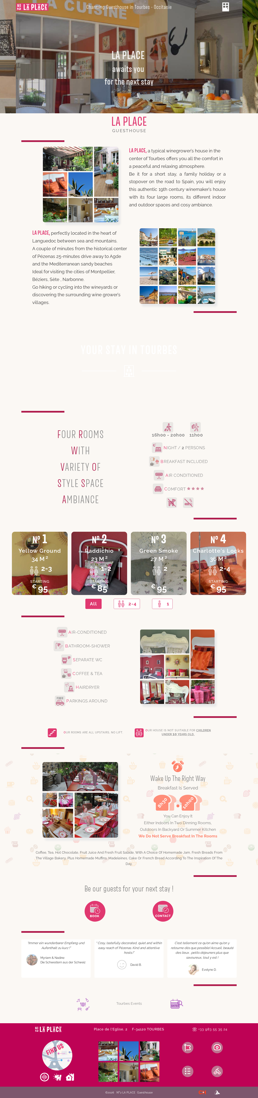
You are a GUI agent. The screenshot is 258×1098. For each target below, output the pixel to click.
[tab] (93, 604)
